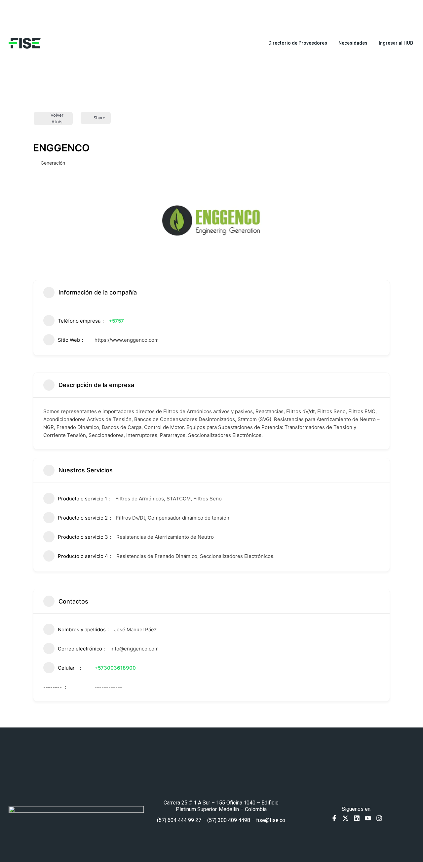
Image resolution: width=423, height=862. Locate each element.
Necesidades (352, 43)
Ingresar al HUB (396, 43)
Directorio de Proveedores (297, 43)
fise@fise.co (270, 820)
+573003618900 (115, 668)
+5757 (116, 321)
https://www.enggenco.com (127, 340)
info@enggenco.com (134, 649)
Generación (53, 163)
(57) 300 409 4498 (228, 820)
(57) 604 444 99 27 (179, 820)
